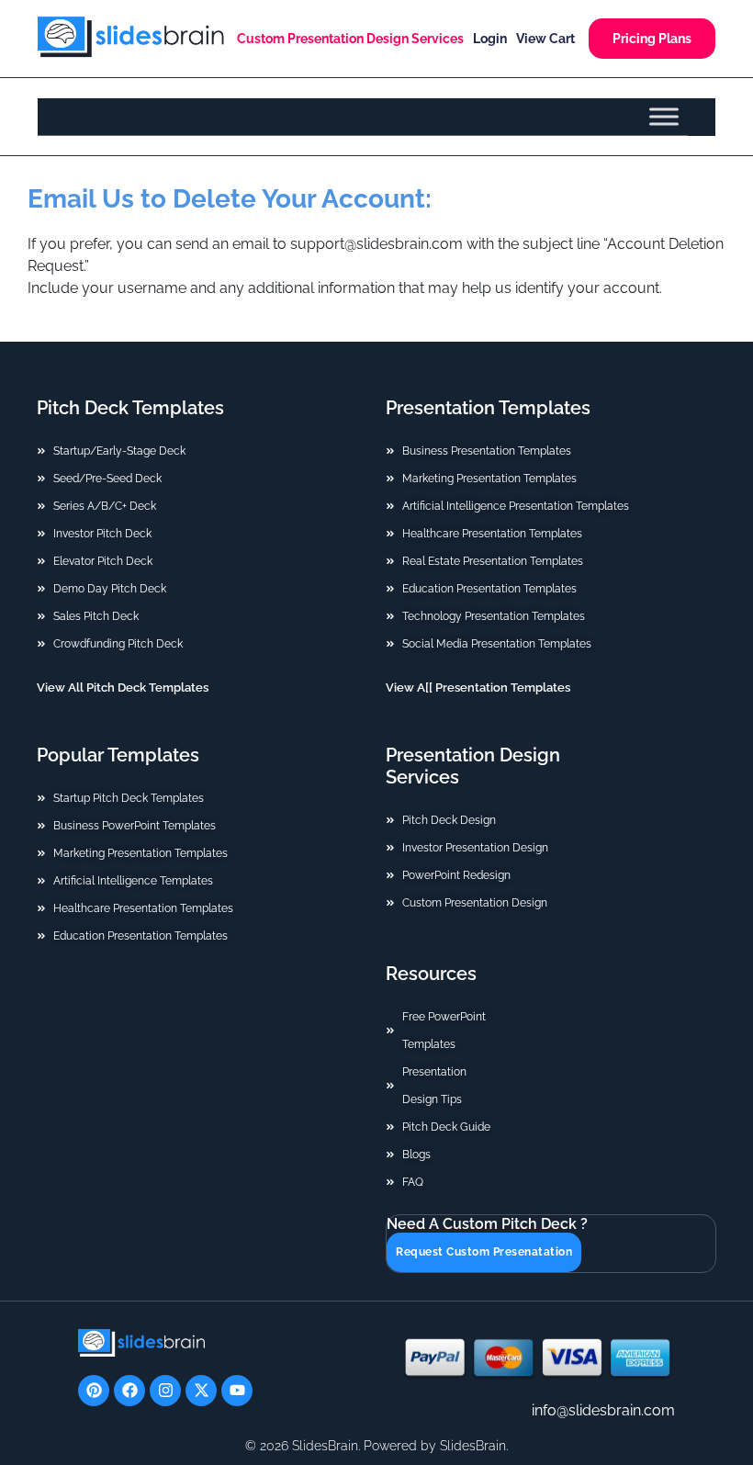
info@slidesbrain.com (603, 1410)
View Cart (545, 38)
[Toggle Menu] (664, 116)
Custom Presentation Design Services (350, 38)
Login (490, 38)
